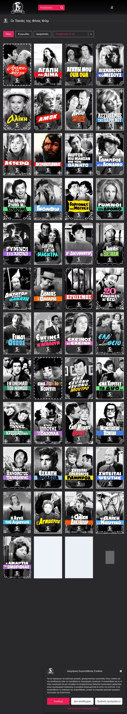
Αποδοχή (58, 701)
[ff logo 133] (18, 2)
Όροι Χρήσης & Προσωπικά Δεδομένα (83, 708)
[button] (120, 671)
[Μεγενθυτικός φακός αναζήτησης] (61, 7)
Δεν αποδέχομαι (82, 701)
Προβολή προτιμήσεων (109, 701)
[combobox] (71, 34)
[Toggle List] (91, 34)
